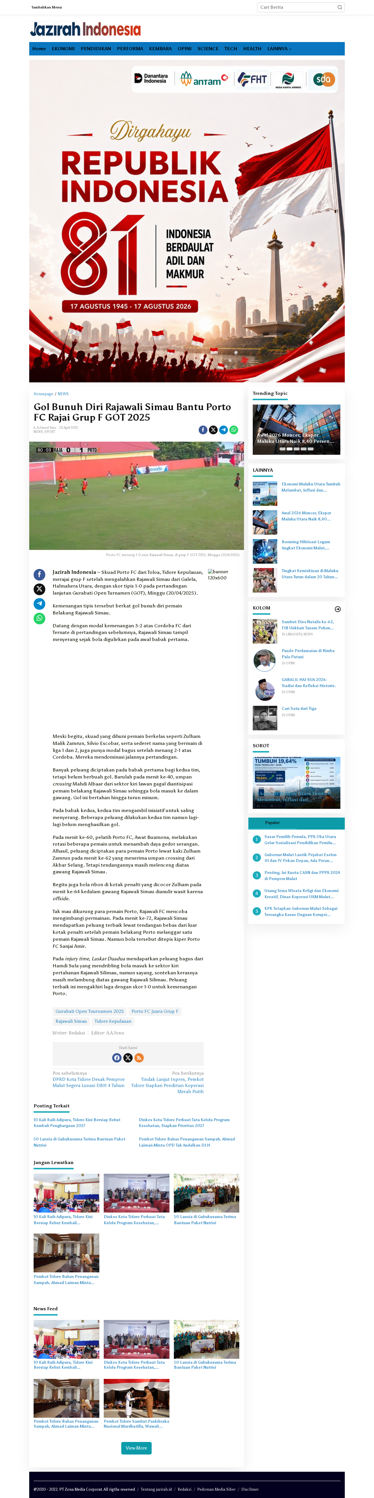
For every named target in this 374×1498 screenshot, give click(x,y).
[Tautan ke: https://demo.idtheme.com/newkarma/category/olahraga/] (337, 609)
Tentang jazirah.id (156, 1489)
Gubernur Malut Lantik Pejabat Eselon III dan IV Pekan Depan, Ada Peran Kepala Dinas (300, 858)
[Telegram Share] (223, 430)
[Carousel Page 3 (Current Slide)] (296, 448)
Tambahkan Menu (47, 7)
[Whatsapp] (233, 430)
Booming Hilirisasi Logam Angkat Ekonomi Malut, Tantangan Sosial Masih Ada (296, 435)
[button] (340, 7)
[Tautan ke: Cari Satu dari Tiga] (265, 717)
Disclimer (250, 1489)
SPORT (49, 432)
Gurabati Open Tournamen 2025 (90, 1011)
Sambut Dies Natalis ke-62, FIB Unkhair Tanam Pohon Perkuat (308, 625)
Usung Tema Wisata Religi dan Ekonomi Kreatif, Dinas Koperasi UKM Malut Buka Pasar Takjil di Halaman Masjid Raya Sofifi (301, 894)
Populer (272, 823)
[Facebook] (117, 1057)
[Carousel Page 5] (311, 448)
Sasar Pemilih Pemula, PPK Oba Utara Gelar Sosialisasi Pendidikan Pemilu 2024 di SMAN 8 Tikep (300, 840)
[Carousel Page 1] (282, 448)
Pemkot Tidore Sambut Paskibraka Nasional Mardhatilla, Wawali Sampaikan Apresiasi (136, 1424)
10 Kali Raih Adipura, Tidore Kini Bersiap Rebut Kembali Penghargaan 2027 (77, 1123)
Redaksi (184, 1489)
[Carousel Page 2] (289, 448)
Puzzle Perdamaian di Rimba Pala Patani (308, 654)
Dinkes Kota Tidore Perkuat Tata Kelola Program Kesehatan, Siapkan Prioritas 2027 (184, 1123)
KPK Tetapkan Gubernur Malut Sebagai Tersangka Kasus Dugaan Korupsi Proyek (300, 912)
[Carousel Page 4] (304, 448)
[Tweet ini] (213, 430)
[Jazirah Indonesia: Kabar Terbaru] (85, 28)
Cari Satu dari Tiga (299, 708)
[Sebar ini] (203, 430)
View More (136, 1448)
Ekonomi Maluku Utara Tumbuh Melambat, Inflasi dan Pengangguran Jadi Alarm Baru (311, 488)
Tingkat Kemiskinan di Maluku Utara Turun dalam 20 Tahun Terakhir (310, 574)
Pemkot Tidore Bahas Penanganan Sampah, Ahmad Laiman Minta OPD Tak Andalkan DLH (187, 1142)
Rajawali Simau (71, 1021)
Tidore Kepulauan (113, 1021)
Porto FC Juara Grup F (155, 1011)
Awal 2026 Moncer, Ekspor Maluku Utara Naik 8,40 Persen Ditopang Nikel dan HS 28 (310, 516)
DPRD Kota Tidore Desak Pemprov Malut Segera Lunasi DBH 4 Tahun (89, 1079)
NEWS (38, 432)
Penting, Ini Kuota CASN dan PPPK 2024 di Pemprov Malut (302, 875)
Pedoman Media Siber (216, 1489)
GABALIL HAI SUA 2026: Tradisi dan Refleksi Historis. (309, 682)
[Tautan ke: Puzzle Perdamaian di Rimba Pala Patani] (265, 660)
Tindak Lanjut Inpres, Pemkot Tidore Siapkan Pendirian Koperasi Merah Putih (167, 1082)
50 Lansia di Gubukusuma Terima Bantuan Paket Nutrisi (79, 1142)
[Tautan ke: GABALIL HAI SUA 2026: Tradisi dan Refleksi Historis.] (265, 688)
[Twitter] (128, 1057)
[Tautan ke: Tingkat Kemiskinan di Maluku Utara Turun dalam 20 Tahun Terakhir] (265, 580)
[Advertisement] (128, 690)
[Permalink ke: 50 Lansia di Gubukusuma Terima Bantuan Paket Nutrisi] (207, 1193)
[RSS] (139, 1057)
